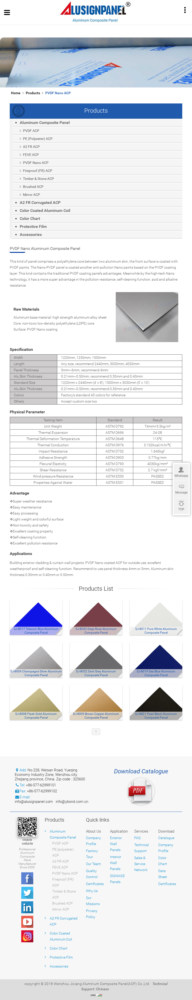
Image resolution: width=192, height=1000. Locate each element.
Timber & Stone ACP (38, 179)
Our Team (93, 864)
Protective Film (33, 226)
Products (33, 93)
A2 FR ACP (31, 147)
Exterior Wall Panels (116, 844)
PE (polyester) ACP (37, 139)
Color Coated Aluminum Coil (45, 210)
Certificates (95, 884)
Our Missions (93, 901)
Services (141, 831)
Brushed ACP (33, 187)
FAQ (137, 838)
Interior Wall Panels (115, 863)
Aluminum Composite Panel (45, 122)
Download (166, 831)
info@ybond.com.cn (72, 801)
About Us (93, 831)
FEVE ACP (31, 155)
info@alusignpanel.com (34, 801)
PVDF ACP (31, 131)
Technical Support (141, 848)
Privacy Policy (92, 914)
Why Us (92, 891)
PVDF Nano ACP (58, 93)
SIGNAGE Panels (117, 879)
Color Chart (30, 218)
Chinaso (102, 989)
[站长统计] (96, 995)
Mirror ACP (31, 195)
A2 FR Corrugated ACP (40, 202)
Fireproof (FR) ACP (37, 171)
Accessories (31, 234)
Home (15, 93)
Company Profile (93, 841)
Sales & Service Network (141, 864)
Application (119, 831)
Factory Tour (92, 854)
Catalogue (166, 838)
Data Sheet (162, 874)
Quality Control (92, 874)
